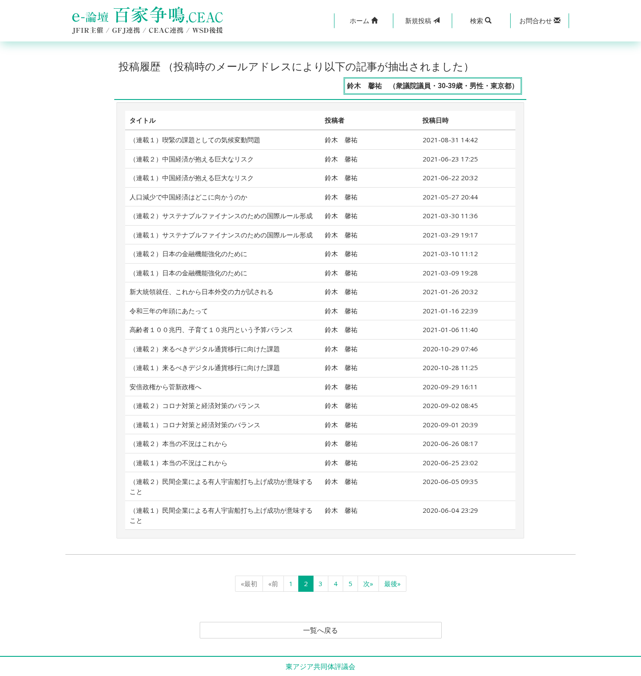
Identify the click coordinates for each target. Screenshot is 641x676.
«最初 (249, 583)
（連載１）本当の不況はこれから (179, 462)
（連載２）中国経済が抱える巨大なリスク (192, 158)
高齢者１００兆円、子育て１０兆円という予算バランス (211, 329)
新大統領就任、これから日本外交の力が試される (201, 291)
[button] (363, 20)
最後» (392, 583)
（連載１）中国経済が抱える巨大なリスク (192, 177)
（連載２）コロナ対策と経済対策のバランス (195, 405)
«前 (273, 583)
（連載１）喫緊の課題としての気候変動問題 (195, 139)
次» (368, 583)
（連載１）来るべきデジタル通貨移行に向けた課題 (205, 367)
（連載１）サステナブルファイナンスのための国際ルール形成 (221, 234)
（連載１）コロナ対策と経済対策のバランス (195, 424)
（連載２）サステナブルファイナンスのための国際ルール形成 (221, 215)
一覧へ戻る (320, 630)
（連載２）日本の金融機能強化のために (188, 253)
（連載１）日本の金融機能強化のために (188, 272)
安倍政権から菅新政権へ (165, 386)
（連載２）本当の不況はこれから (179, 443)
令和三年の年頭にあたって (169, 310)
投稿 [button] (419, 20)
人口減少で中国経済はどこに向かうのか (188, 196)
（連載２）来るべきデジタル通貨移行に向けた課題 (205, 348)
